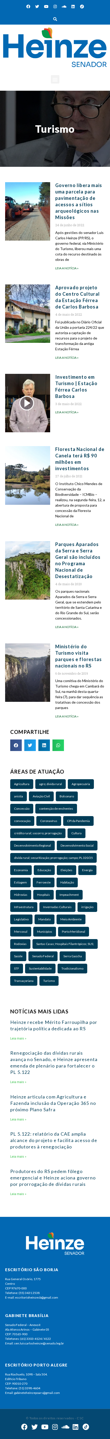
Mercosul (20, 931)
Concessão (21, 808)
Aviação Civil (41, 796)
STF (16, 968)
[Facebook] (28, 6)
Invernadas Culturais (57, 907)
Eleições (66, 870)
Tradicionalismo (72, 968)
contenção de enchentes (56, 808)
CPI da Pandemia (78, 821)
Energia (87, 870)
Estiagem (20, 882)
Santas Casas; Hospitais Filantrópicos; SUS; (65, 944)
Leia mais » (18, 1038)
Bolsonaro (67, 796)
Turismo (49, 981)
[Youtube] (46, 6)
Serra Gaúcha (72, 956)
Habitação (67, 882)
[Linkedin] (73, 6)
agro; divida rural (50, 784)
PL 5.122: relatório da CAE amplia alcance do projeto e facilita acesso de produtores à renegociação (53, 1140)
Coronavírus (48, 821)
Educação (44, 870)
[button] (55, 79)
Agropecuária (81, 784)
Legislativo (21, 919)
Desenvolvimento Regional (32, 845)
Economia (21, 870)
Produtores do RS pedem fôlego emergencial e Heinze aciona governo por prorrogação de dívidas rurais (53, 1177)
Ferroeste (44, 882)
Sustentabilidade (40, 968)
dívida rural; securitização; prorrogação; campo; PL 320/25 (53, 858)
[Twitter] (37, 6)
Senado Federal (43, 956)
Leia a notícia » (67, 268)
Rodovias (20, 944)
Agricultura (21, 784)
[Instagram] (55, 6)
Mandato (44, 919)
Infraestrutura (24, 907)
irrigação (87, 907)
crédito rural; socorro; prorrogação (38, 833)
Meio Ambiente (71, 919)
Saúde (18, 956)
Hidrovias (20, 895)
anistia (18, 796)
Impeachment (69, 895)
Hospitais (43, 895)
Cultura (76, 833)
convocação (22, 821)
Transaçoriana (24, 981)
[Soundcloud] (64, 6)
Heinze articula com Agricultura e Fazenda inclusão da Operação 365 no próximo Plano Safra (53, 1103)
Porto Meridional (73, 931)
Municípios (44, 931)
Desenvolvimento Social (77, 845)
